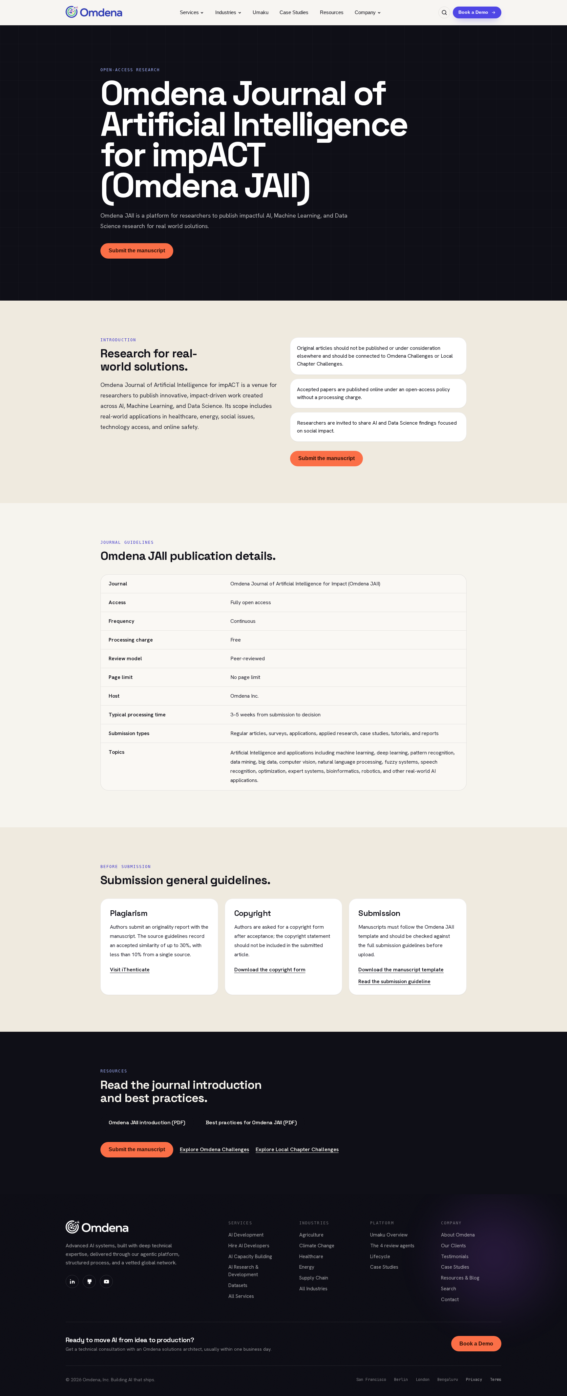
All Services (241, 1296)
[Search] (444, 12)
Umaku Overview (389, 1235)
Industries (225, 12)
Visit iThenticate (130, 969)
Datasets (237, 1285)
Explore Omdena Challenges (214, 1149)
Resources (332, 12)
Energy (306, 1267)
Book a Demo (476, 1343)
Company (365, 12)
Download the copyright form (269, 969)
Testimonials (455, 1256)
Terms (495, 1379)
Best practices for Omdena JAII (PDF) (251, 1122)
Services (189, 12)
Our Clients (453, 1245)
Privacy (474, 1379)
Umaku (260, 12)
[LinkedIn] (72, 1281)
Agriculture (311, 1235)
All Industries (313, 1288)
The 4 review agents (392, 1245)
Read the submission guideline (394, 981)
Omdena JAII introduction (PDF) (147, 1122)
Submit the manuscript (137, 250)
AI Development (245, 1235)
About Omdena (458, 1235)
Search (448, 1288)
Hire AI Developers (248, 1245)
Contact (450, 1299)
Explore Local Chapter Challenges (297, 1149)
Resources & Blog (460, 1278)
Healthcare (311, 1256)
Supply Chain (313, 1278)
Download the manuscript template (401, 969)
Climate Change (316, 1245)
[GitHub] (89, 1281)
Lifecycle (380, 1256)
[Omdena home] (94, 12)
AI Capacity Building (250, 1256)
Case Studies (294, 12)
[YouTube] (106, 1281)
